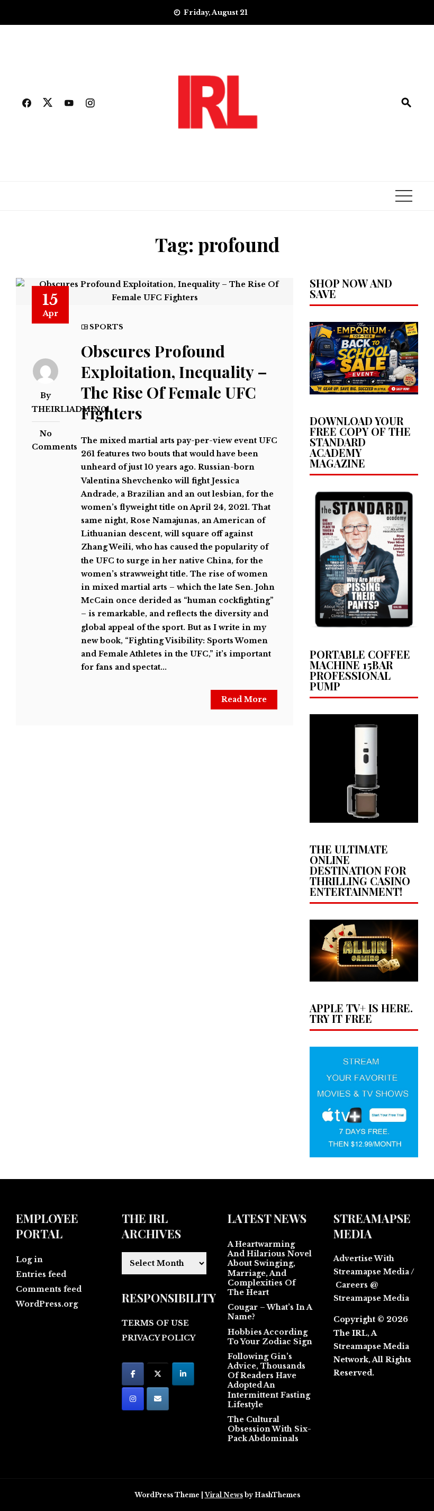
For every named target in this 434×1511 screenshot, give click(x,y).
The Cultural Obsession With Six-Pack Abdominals (269, 1429)
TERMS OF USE (155, 1323)
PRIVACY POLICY (158, 1338)
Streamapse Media (371, 1346)
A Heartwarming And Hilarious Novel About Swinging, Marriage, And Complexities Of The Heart (270, 1268)
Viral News (224, 1495)
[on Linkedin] (183, 1374)
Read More (244, 699)
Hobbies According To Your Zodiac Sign (270, 1336)
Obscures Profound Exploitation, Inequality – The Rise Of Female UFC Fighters (174, 382)
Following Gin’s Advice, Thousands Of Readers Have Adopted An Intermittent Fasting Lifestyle (269, 1380)
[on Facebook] (133, 1374)
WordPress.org (47, 1304)
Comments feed (49, 1289)
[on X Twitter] (158, 1374)
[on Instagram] (133, 1398)
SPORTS (106, 326)
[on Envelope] (158, 1398)
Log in (29, 1259)
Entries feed (41, 1274)
